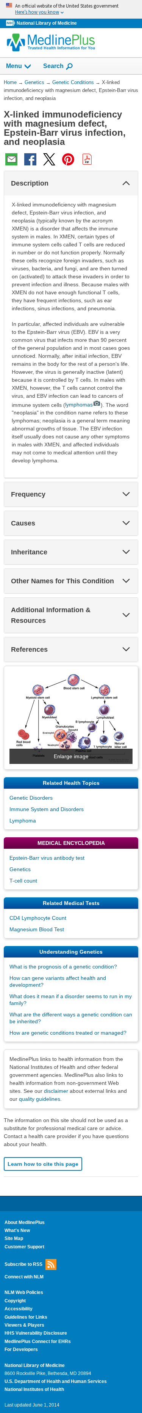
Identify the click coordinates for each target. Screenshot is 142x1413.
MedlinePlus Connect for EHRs (38, 1341)
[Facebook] (30, 159)
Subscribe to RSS (23, 1264)
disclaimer (56, 1091)
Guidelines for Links (26, 1317)
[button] (126, 183)
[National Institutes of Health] (11, 23)
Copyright (15, 1300)
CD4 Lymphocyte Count (37, 918)
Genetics (20, 869)
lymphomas (79, 405)
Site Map (14, 1238)
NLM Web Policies (24, 1292)
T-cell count (23, 881)
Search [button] (53, 65)
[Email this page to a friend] (11, 159)
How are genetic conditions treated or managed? (67, 1033)
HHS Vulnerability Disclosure (36, 1333)
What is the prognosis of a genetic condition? (63, 967)
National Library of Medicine (47, 23)
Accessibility (19, 1308)
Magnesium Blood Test (36, 929)
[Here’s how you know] (71, 9)
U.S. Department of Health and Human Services (56, 1381)
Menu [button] (14, 66)
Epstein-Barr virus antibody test (46, 858)
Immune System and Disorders (46, 809)
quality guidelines (39, 1099)
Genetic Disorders (31, 798)
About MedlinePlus (25, 1222)
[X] (49, 159)
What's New (17, 1230)
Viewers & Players (24, 1325)
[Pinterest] (68, 159)
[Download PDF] (87, 159)
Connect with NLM (24, 1277)
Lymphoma (22, 821)
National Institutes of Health (34, 1389)
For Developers (21, 1349)
